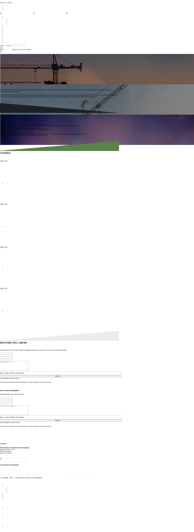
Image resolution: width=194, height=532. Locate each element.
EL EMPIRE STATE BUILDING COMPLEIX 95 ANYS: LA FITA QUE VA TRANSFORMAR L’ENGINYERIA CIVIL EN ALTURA (51, 273)
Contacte (3, 474)
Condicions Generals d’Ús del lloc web (101, 478)
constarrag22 (8, 49)
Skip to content (5, 1)
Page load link (4, 531)
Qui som (2, 469)
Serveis (2, 470)
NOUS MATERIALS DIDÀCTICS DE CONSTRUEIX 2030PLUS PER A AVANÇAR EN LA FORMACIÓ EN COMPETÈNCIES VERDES (53, 187)
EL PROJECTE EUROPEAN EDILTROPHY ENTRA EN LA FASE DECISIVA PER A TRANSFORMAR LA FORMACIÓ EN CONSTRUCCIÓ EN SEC (58, 230)
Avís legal (69, 478)
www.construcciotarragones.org (53, 478)
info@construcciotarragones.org (22, 3)
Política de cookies (81, 478)
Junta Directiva (5, 472)
